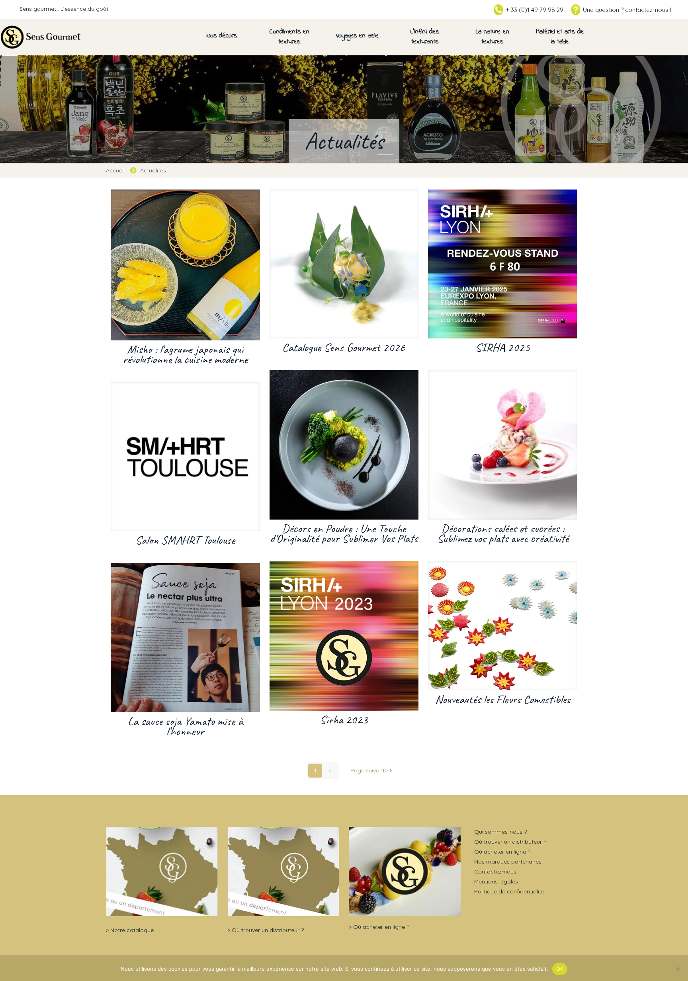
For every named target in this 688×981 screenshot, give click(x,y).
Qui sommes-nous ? (500, 831)
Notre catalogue (132, 930)
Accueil (115, 170)
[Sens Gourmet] (41, 37)
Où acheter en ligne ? (381, 926)
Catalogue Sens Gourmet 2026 (343, 347)
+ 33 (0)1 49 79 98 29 (534, 10)
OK (560, 968)
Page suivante (369, 770)
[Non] (678, 969)
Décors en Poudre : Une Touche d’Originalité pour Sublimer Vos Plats (344, 533)
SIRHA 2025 (502, 347)
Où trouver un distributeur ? (268, 930)
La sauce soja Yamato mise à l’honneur (185, 726)
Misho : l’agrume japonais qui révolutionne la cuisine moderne (185, 354)
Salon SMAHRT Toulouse (185, 539)
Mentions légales (496, 881)
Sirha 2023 (344, 719)
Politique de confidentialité (509, 891)
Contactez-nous (495, 871)
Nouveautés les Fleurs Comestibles (502, 699)
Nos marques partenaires (507, 861)
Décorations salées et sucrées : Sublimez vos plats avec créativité (503, 533)
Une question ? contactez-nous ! (627, 10)
